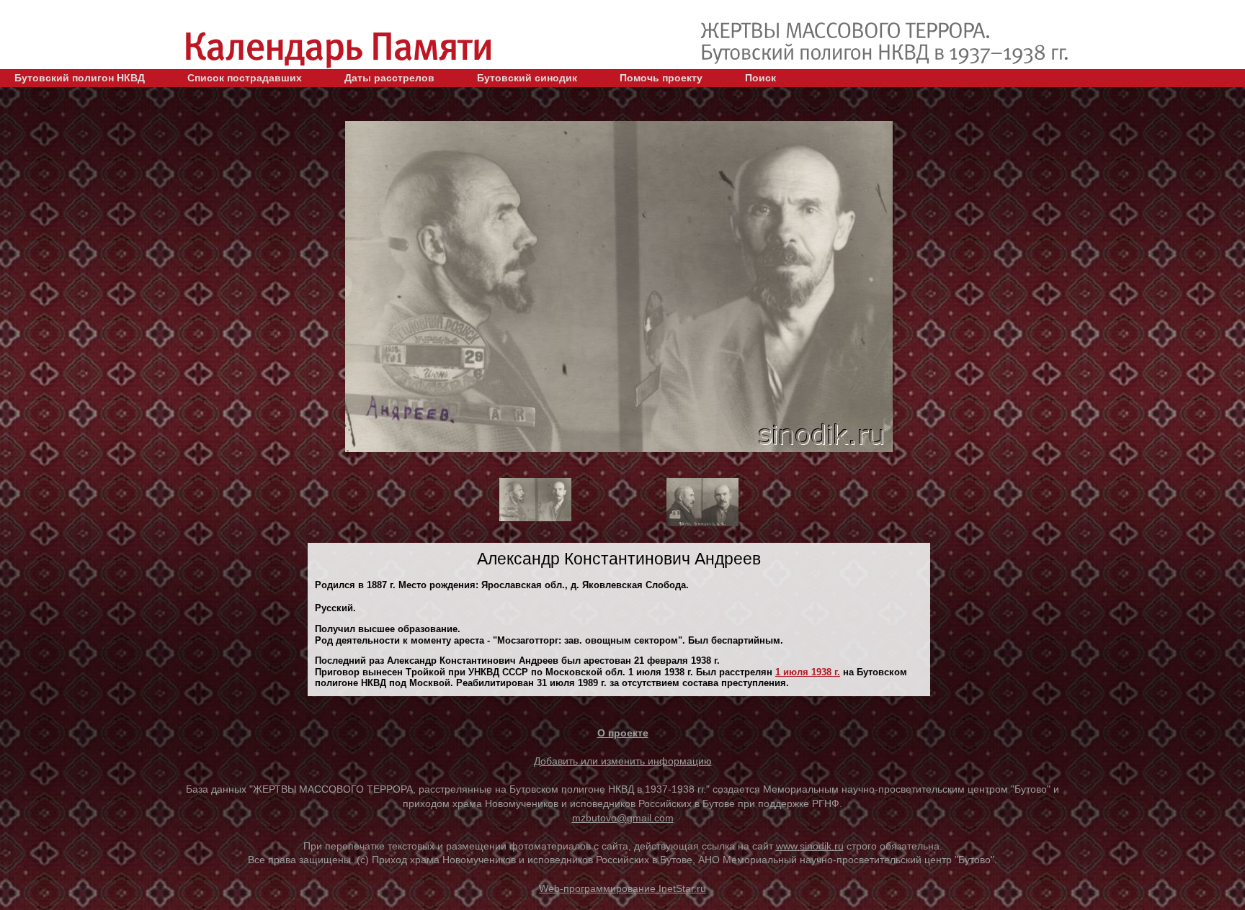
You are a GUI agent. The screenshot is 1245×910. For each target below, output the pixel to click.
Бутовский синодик (527, 78)
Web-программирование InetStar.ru (622, 888)
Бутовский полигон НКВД (79, 78)
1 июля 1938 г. (807, 672)
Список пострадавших (244, 78)
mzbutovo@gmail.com (623, 818)
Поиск (760, 78)
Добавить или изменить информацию (623, 761)
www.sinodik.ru (810, 846)
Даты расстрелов (389, 78)
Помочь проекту (661, 78)
